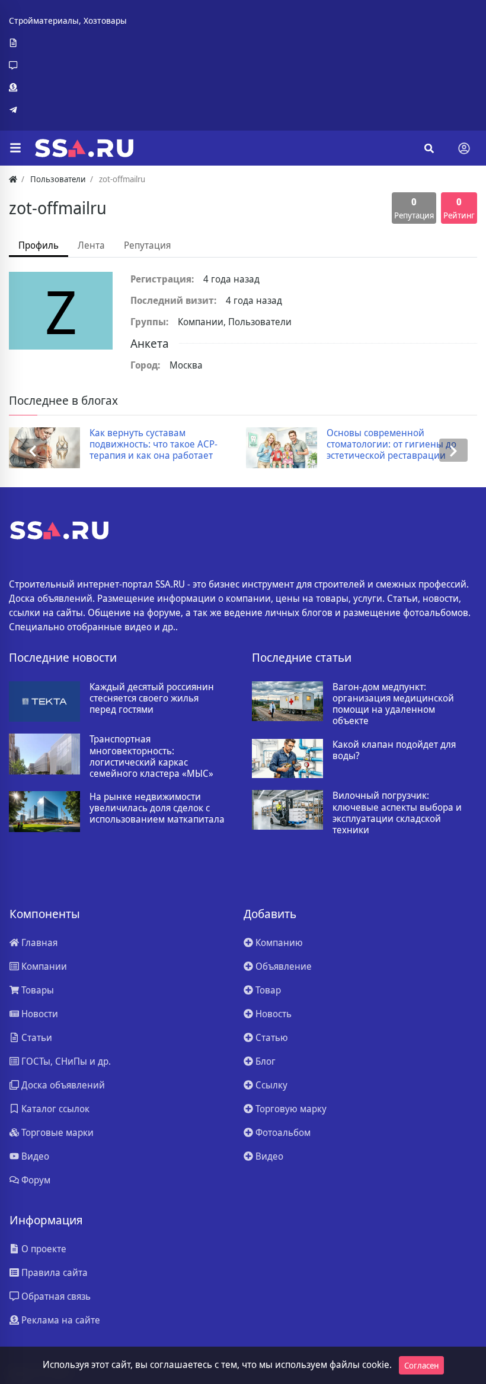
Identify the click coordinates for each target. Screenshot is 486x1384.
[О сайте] (68, 43)
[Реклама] (68, 88)
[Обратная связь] (68, 65)
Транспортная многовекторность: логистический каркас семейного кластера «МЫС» (151, 756)
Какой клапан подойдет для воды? (394, 750)
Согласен (421, 1365)
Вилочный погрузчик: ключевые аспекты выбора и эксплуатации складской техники (397, 813)
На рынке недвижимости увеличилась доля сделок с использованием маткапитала (157, 808)
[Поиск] (429, 148)
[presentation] (32, 450)
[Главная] (13, 179)
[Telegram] (68, 110)
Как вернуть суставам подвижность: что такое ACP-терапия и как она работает (153, 444)
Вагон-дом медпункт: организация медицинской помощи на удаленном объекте (393, 704)
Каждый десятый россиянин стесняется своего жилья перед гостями (151, 698)
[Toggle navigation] (464, 148)
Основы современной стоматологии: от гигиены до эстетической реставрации (391, 444)
